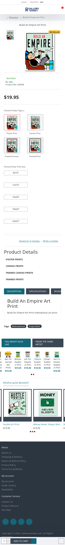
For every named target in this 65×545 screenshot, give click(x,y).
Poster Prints (14, 259)
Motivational (18, 326)
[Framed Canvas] (12, 145)
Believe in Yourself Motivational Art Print (36, 363)
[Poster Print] (12, 122)
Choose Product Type (13, 110)
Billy (11, 81)
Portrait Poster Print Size (14, 166)
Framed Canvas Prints (19, 272)
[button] (31, 374)
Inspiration (34, 326)
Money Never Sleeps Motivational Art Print (30, 424)
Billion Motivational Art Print (55, 362)
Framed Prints (15, 279)
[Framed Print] (35, 145)
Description (14, 291)
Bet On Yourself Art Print (45, 363)
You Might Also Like (14, 343)
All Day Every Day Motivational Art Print (6, 363)
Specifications (37, 291)
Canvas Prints (14, 265)
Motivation (13, 17)
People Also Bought (16, 382)
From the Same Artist (44, 343)
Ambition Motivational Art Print (26, 362)
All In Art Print (16, 362)
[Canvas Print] (35, 122)
